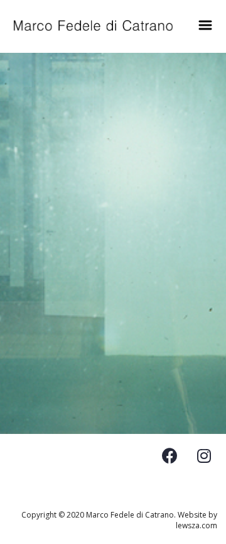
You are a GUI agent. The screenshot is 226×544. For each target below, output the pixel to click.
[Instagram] (204, 456)
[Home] (93, 25)
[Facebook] (169, 456)
